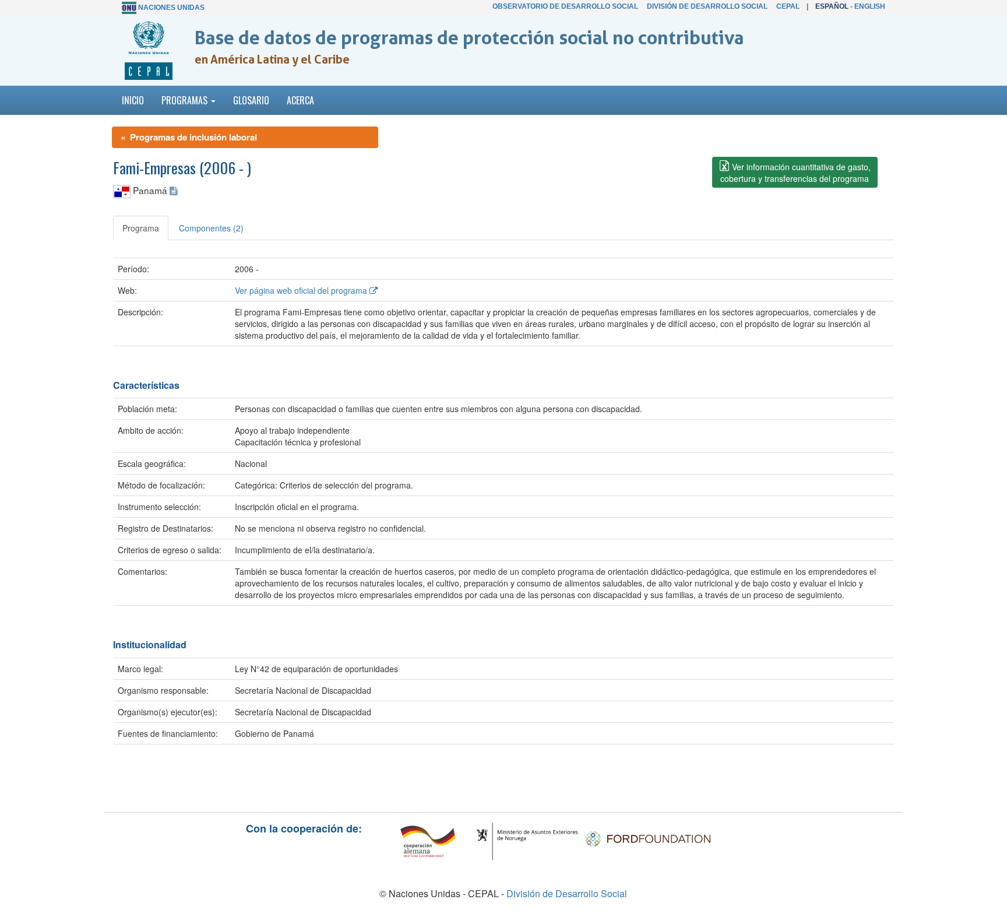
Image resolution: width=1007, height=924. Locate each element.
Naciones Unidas (171, 7)
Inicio (133, 100)
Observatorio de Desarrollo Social (565, 6)
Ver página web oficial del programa (302, 290)
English (869, 6)
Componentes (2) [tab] (211, 228)
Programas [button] (185, 100)
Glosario (251, 100)
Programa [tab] (140, 228)
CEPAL (788, 6)
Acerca (300, 100)
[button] (795, 172)
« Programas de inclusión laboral (189, 137)
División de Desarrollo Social (707, 6)
